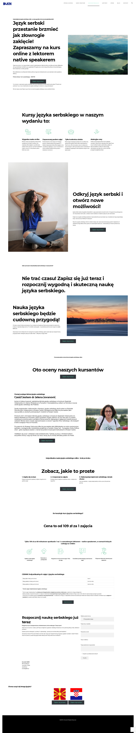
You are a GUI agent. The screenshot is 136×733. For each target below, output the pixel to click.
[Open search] (132, 3)
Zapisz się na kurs (38, 81)
